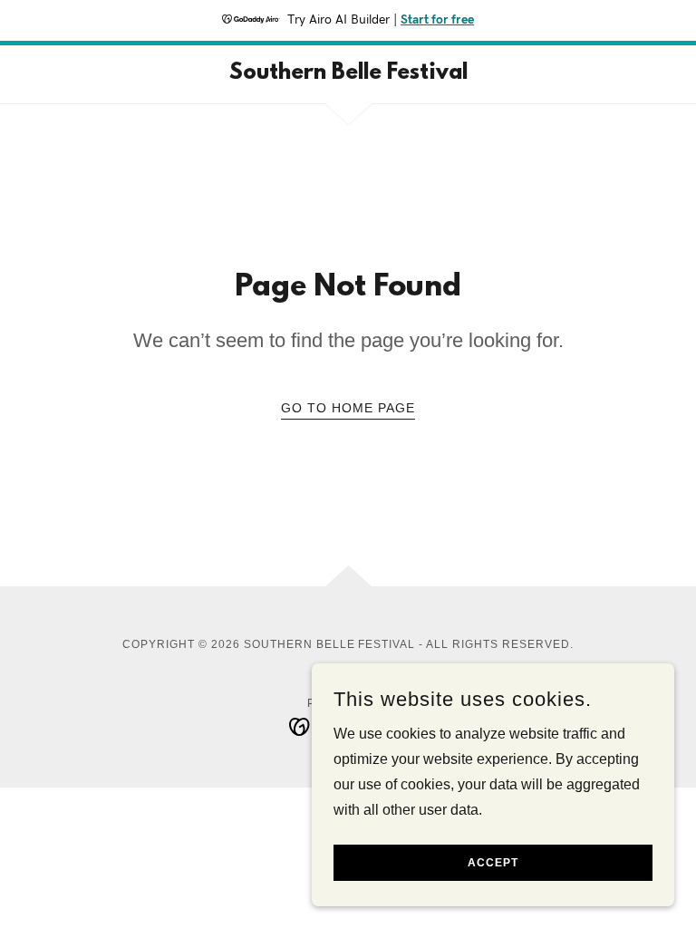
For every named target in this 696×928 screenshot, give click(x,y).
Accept (493, 862)
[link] (348, 74)
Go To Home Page (348, 408)
